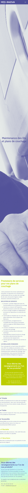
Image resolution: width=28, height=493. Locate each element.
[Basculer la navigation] (25, 2)
